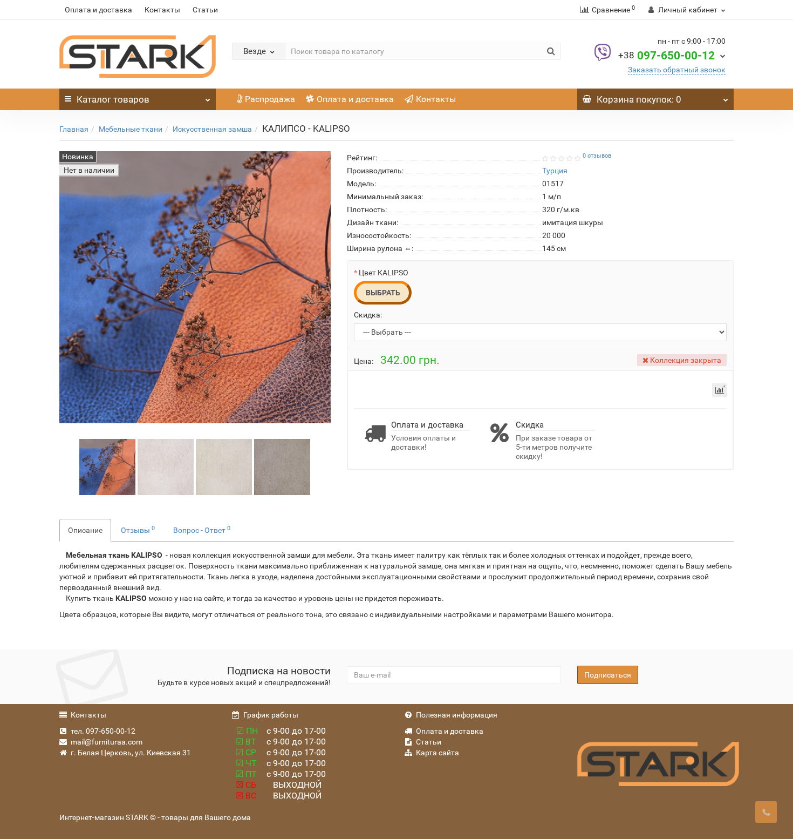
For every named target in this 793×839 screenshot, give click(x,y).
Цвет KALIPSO (383, 272)
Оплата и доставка (98, 9)
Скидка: (368, 314)
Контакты (162, 9)
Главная (73, 129)
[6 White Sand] (282, 466)
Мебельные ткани (130, 129)
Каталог (113, 99)
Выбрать (383, 292)
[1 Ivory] (166, 466)
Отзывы (138, 529)
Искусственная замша (212, 129)
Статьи (205, 9)
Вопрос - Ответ (201, 529)
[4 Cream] (224, 466)
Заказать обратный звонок (677, 69)
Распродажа (270, 99)
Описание (85, 530)
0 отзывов (597, 155)
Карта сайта (437, 752)
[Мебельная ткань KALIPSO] (107, 466)
